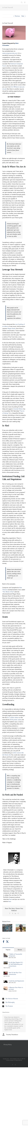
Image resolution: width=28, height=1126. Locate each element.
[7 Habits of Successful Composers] (6, 954)
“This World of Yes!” (8, 592)
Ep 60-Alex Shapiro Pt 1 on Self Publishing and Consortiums (16, 964)
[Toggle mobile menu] (25, 2)
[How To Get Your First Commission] (6, 973)
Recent (20, 950)
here (10, 899)
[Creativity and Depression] (6, 981)
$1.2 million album (13, 717)
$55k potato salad (15, 720)
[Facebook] (3, 941)
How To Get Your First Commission (15, 973)
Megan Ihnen (11, 328)
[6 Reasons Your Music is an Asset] (6, 987)
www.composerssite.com (9, 53)
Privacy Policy (8, 1044)
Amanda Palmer (18, 409)
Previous (17, 16)
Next (22, 16)
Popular (8, 950)
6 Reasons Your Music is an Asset (16, 988)
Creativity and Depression (16, 981)
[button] (3, 928)
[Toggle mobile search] (21, 2)
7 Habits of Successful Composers (15, 955)
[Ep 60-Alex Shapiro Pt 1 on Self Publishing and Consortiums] (6, 962)
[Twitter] (7, 941)
